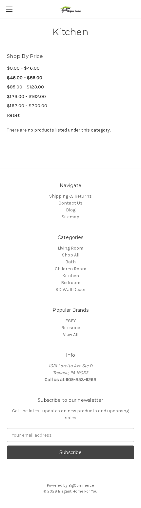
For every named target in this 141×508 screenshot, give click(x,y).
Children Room (70, 269)
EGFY (70, 321)
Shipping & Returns (70, 196)
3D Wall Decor (70, 289)
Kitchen (70, 275)
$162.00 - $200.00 (27, 106)
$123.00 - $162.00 (26, 96)
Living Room (70, 248)
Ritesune (70, 327)
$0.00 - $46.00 (23, 68)
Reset (13, 115)
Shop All (70, 255)
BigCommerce (81, 485)
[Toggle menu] (9, 9)
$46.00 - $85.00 (24, 78)
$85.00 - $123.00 (25, 87)
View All (70, 334)
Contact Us (70, 203)
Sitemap (70, 217)
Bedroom (70, 282)
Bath (70, 262)
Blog (70, 210)
